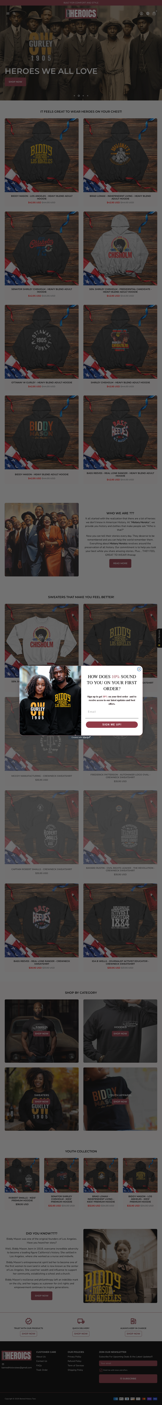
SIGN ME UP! (112, 724)
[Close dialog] (139, 669)
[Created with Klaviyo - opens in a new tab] (81, 737)
